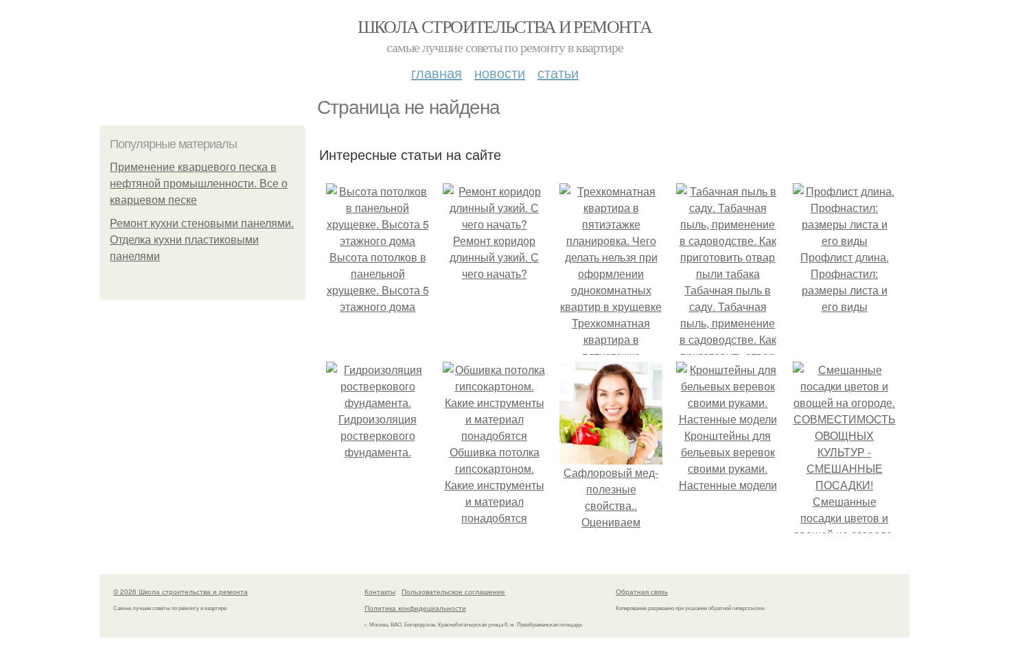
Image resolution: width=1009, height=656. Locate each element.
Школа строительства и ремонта (505, 26)
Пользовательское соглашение (453, 591)
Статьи (558, 72)
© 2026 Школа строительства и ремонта (180, 591)
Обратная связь (642, 591)
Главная (436, 72)
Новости (499, 72)
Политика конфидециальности (415, 608)
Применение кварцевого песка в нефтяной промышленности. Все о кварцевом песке (199, 183)
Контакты (379, 591)
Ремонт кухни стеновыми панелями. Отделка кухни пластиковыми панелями (202, 240)
